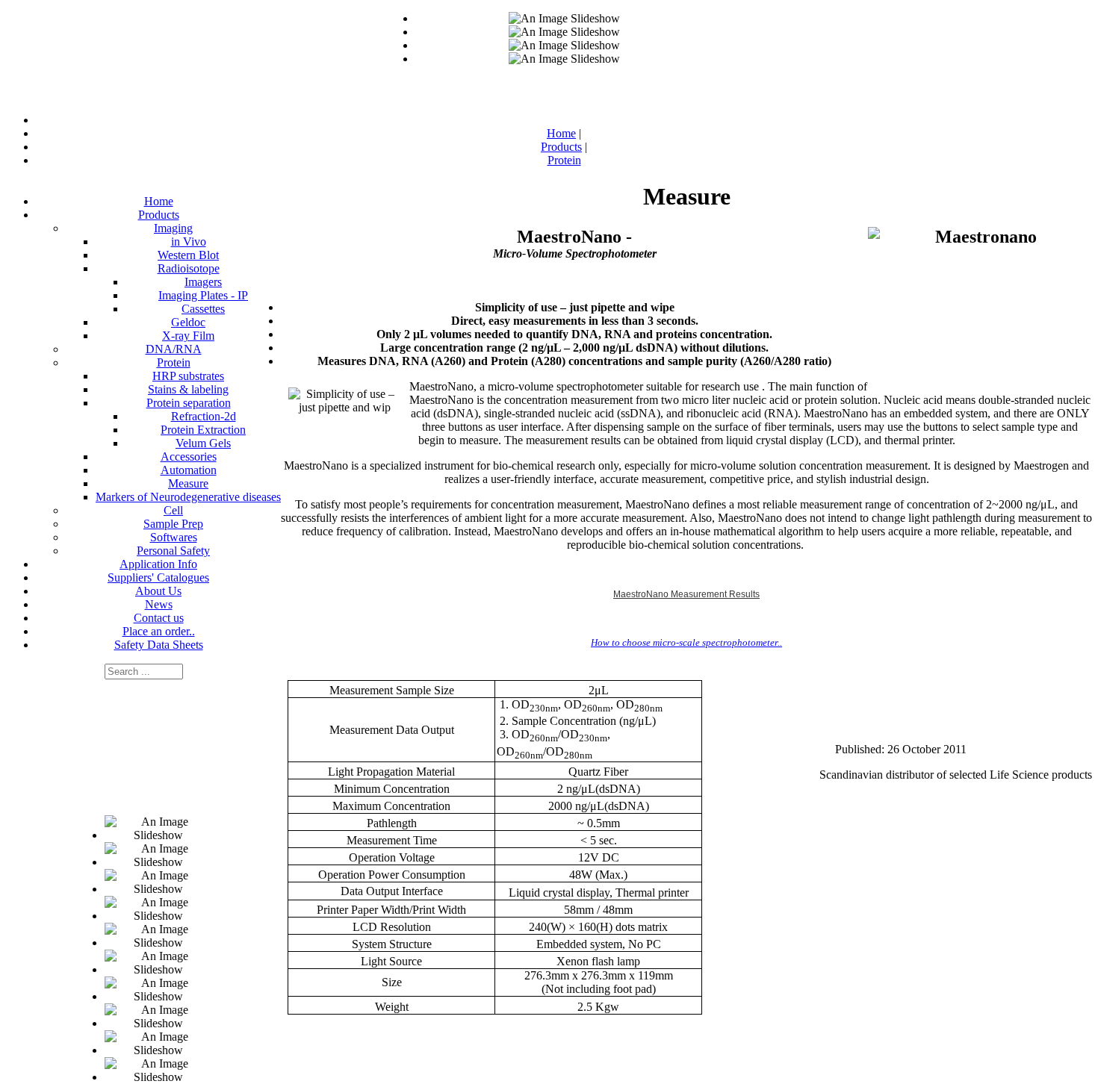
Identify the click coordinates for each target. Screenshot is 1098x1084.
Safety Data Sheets (158, 644)
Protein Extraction (203, 429)
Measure (188, 483)
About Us (158, 591)
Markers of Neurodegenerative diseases (188, 496)
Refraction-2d (203, 416)
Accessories (189, 456)
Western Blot (188, 255)
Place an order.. (158, 631)
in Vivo (188, 241)
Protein (173, 362)
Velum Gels (203, 443)
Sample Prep (173, 523)
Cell (173, 510)
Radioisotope (189, 268)
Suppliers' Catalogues (158, 577)
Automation (189, 470)
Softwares (173, 537)
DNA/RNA (174, 349)
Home (158, 201)
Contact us (159, 617)
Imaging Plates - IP (203, 295)
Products (158, 214)
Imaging (173, 228)
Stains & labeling (188, 389)
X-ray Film (188, 335)
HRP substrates (188, 376)
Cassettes (203, 308)
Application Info (158, 564)
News (159, 604)
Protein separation (188, 402)
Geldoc (188, 322)
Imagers (203, 281)
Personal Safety (173, 550)
